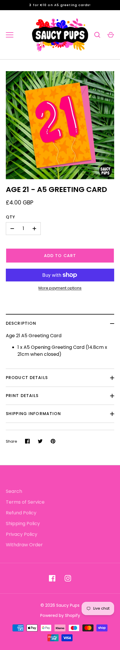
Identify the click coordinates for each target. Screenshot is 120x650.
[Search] (97, 34)
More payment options (60, 288)
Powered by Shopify (60, 615)
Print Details (22, 395)
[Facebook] (52, 578)
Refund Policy (21, 512)
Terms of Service (25, 502)
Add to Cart (60, 255)
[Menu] (9, 34)
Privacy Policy (21, 534)
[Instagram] (67, 578)
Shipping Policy (23, 523)
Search (14, 491)
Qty (10, 217)
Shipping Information (33, 413)
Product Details (27, 377)
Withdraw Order (24, 544)
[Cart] (110, 34)
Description (21, 323)
